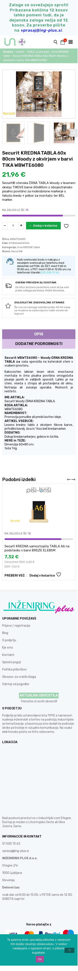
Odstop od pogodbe (15, 684)
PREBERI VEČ (15, 575)
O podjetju (9, 640)
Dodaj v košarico (45, 225)
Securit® (17, 251)
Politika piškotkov (14, 669)
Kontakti (8, 655)
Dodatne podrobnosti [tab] (38, 343)
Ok (40, 959)
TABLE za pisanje (38, 51)
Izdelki (20, 51)
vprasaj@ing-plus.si (15, 851)
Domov (8, 51)
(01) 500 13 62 (50, 272)
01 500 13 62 (11, 843)
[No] (69, 950)
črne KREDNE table (28, 247)
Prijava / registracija (16, 625)
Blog (5, 633)
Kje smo (7, 647)
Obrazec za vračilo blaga (19, 677)
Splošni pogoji (11, 662)
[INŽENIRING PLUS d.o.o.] (17, 42)
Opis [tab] (38, 334)
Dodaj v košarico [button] (42, 575)
